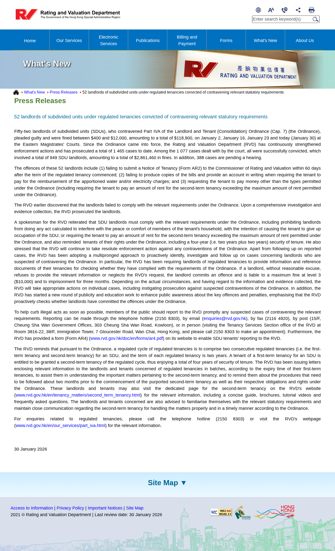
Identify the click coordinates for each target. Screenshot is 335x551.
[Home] (16, 92)
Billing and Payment (187, 40)
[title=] (221, 512)
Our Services (69, 40)
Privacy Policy (70, 508)
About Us (305, 40)
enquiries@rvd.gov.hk (225, 318)
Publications (148, 40)
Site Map (163, 483)
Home (30, 40)
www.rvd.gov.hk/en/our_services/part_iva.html (60, 425)
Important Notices (105, 508)
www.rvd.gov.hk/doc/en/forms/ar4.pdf (126, 338)
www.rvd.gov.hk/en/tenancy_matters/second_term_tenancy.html (78, 395)
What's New (265, 40)
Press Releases (63, 92)
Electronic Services (108, 40)
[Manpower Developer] (242, 512)
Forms (226, 40)
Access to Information (32, 508)
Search (314, 19)
